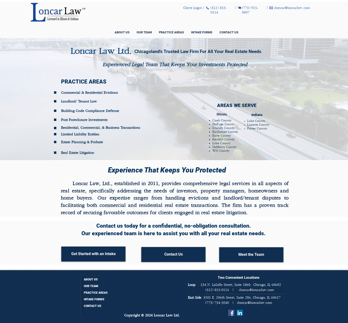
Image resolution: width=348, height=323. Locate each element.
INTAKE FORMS (94, 299)
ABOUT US (91, 279)
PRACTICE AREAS (96, 292)
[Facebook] (231, 313)
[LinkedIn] (240, 313)
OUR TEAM (91, 286)
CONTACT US (92, 306)
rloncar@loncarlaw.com (254, 303)
